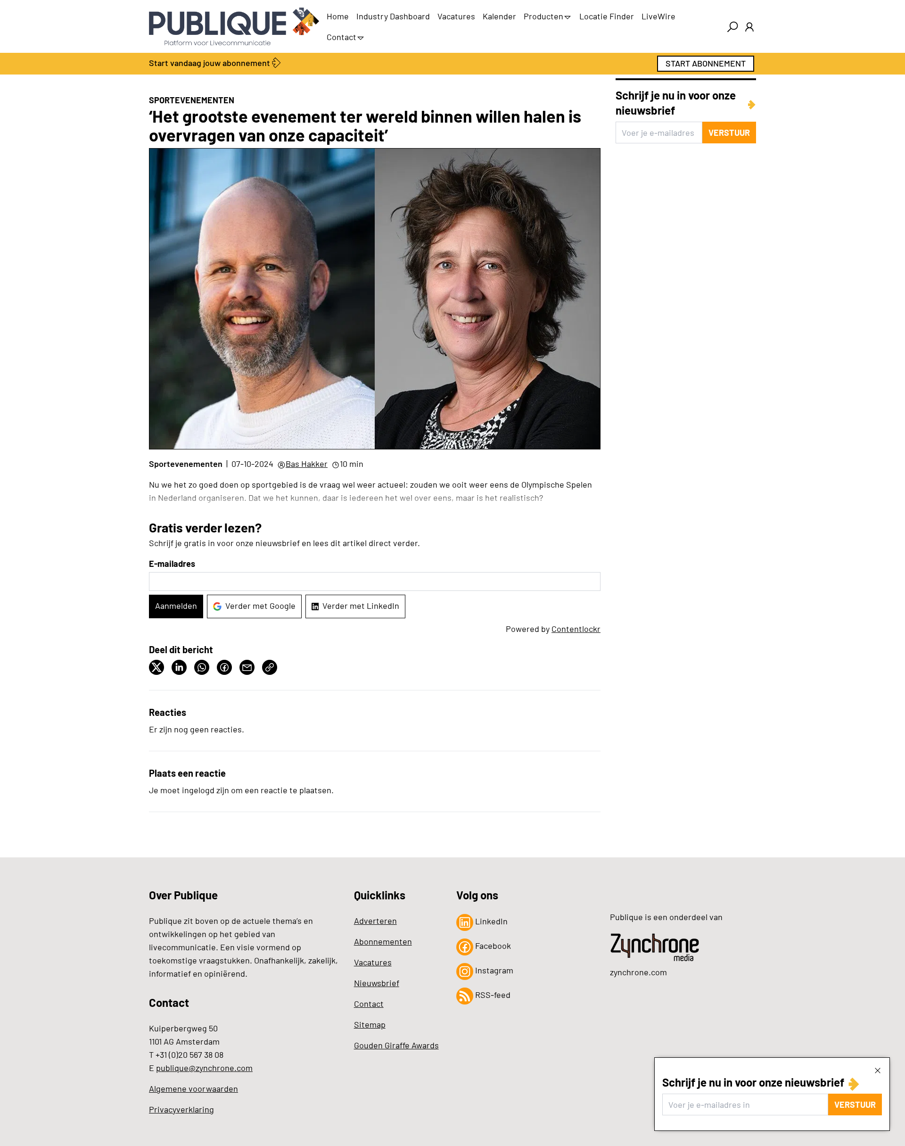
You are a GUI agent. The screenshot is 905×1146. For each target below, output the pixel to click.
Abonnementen (383, 941)
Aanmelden (176, 605)
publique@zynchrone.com (204, 1068)
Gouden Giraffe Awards (396, 1045)
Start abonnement (706, 63)
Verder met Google (260, 605)
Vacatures (456, 16)
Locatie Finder (606, 16)
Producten (543, 16)
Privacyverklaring (181, 1109)
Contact (341, 37)
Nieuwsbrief (376, 983)
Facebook (492, 945)
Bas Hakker (307, 463)
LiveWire (658, 16)
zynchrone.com (638, 972)
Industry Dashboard (393, 16)
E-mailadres (172, 563)
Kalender (499, 16)
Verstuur (855, 1104)
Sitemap (370, 1024)
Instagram (493, 970)
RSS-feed (491, 994)
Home (338, 16)
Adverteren (375, 920)
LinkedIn (490, 921)
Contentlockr (576, 628)
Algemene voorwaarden (193, 1088)
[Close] (877, 1070)
